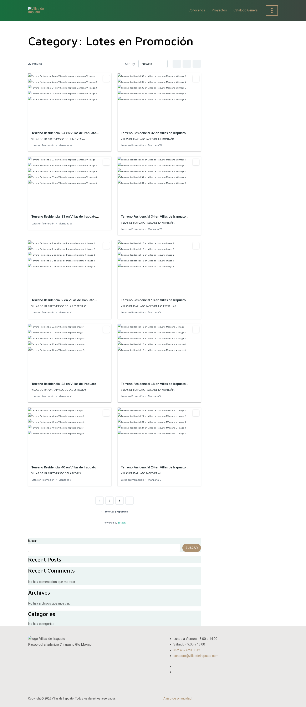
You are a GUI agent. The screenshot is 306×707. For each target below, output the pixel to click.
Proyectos (219, 10)
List (187, 64)
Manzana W (65, 145)
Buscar (32, 541)
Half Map (197, 64)
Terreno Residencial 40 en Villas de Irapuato (63, 467)
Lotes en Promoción (42, 145)
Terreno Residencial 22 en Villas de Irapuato (63, 384)
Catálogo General (246, 10)
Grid (177, 64)
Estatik (122, 522)
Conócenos (197, 10)
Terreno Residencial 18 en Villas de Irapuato (153, 300)
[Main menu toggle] (272, 10)
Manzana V (64, 312)
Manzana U (154, 480)
